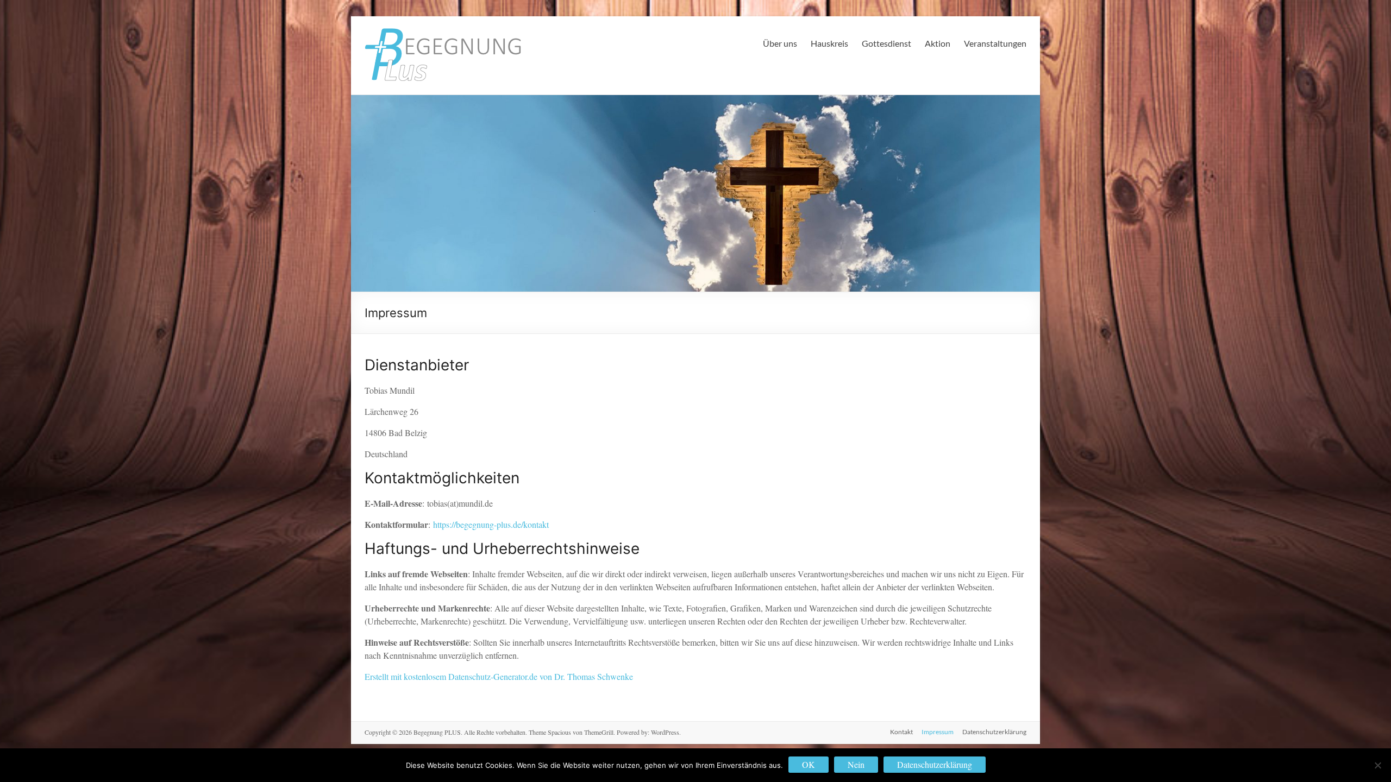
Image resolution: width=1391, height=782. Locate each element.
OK (808, 764)
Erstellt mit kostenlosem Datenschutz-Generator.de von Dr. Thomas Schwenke (499, 676)
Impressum (938, 732)
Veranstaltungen (995, 43)
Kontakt (901, 732)
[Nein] (1377, 765)
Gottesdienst (886, 43)
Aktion (937, 43)
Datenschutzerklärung (994, 732)
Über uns (780, 43)
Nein (856, 764)
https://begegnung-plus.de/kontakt (491, 524)
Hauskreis (829, 43)
